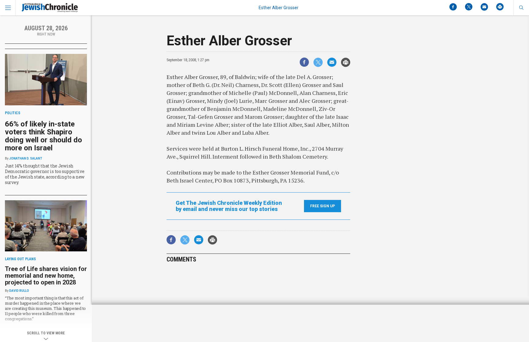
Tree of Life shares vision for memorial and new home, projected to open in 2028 (46, 275)
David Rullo (19, 290)
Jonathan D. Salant (25, 158)
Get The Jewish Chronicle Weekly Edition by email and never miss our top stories (229, 206)
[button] (521, 7)
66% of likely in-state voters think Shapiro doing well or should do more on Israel (43, 136)
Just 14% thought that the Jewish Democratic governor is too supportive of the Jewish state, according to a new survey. (44, 174)
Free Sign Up (322, 206)
